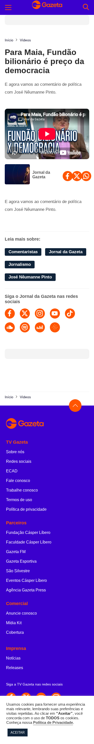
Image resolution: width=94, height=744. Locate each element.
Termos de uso (19, 500)
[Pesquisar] (86, 7)
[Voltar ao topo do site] (75, 405)
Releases (14, 668)
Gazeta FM (16, 552)
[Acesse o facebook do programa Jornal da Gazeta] (10, 313)
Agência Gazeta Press (26, 590)
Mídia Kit (14, 623)
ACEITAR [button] (18, 732)
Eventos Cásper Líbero (26, 580)
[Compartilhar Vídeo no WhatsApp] (86, 176)
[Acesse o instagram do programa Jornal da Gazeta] (40, 313)
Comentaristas (23, 251)
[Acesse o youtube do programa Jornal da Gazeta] (55, 313)
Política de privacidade (26, 509)
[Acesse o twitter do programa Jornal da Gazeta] (25, 313)
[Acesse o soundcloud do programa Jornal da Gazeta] (10, 327)
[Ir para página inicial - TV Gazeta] (47, 7)
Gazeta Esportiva (21, 561)
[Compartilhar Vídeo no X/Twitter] (77, 176)
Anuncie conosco (21, 613)
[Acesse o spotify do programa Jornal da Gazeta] (25, 327)
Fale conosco (18, 480)
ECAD (12, 471)
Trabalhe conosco (22, 490)
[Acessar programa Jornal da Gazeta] (17, 174)
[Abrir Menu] (8, 7)
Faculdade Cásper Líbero (28, 542)
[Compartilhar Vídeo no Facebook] (68, 176)
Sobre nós (15, 452)
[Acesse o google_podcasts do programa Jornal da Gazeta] (55, 327)
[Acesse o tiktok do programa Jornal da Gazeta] (70, 313)
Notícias (13, 658)
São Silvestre (18, 571)
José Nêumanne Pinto (30, 277)
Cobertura (15, 632)
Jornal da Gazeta (41, 174)
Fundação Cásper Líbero (28, 532)
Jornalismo (20, 264)
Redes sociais (18, 461)
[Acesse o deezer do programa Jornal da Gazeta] (40, 327)
